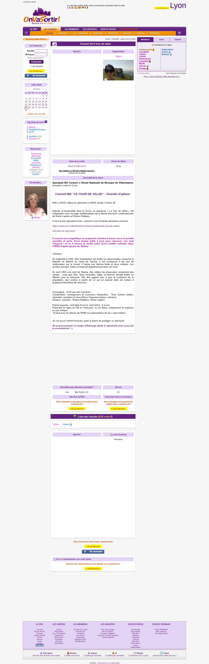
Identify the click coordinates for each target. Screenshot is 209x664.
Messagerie (135, 631)
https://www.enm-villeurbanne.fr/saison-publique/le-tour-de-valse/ (86, 226)
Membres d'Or (80, 639)
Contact (39, 643)
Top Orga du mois (35, 122)
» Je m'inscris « (161, 8)
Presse (39, 639)
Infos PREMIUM (161, 629)
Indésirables (135, 647)
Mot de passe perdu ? (36, 58)
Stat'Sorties (155, 33)
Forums (39, 633)
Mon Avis (135, 641)
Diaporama (98, 33)
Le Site (33, 29)
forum (184, 73)
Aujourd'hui (63, 33)
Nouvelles (127, 33)
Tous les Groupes (108, 629)
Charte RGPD (39, 635)
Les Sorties (50, 29)
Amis (161, 39)
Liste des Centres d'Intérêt (107, 635)
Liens (39, 641)
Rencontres (135, 643)
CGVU (39, 637)
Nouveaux (80, 637)
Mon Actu (135, 633)
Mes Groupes (107, 631)
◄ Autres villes (29, 2)
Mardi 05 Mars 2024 (77, 166)
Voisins (178, 39)
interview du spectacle (63, 231)
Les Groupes (90, 29)
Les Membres (72, 29)
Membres (145, 39)
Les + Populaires (80, 33)
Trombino (80, 633)
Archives (141, 33)
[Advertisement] (126, 17)
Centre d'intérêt (108, 637)
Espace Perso (108, 29)
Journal (136, 639)
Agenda (136, 635)
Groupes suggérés (107, 633)
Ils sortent (80, 635)
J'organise (136, 637)
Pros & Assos (39, 631)
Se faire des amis (80, 629)
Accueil (39, 629)
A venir (49, 33)
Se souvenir (37, 66)
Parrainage (135, 629)
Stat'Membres (80, 641)
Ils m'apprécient (161, 633)
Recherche (113, 33)
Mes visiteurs (161, 631)
